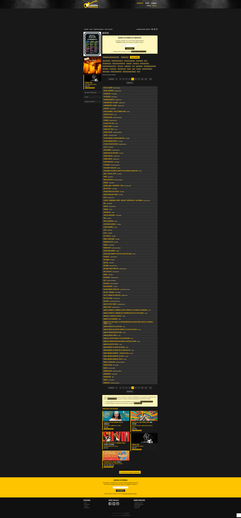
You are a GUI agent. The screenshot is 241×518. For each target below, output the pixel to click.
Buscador (86, 29)
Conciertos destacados (110, 408)
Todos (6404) (135, 57)
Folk (133, 66)
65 (150, 79)
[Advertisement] (120, 18)
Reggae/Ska (128, 66)
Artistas (154, 5)
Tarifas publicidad (139, 504)
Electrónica (105, 69)
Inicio (85, 503)
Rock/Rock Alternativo (117, 61)
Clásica (129, 69)
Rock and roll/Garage (129, 61)
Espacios (149, 5)
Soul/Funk (128, 63)
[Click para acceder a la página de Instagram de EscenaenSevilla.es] (156, 29)
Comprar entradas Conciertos (143, 29)
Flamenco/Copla (122, 69)
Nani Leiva (127, 513)
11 (145, 79)
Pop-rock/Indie (106, 61)
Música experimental (116, 71)
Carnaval (139, 69)
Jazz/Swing (136, 63)
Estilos (90, 29)
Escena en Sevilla (90, 4)
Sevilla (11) (124, 57)
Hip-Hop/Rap (139, 66)
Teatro (147, 3)
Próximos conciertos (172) (110, 57)
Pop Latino (120, 66)
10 (142, 79)
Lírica (133, 69)
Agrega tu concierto (90, 101)
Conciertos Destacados (98, 29)
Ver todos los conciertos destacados (130, 472)
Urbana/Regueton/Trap (149, 66)
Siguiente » (130, 82)
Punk (145, 61)
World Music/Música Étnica (109, 66)
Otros (138, 71)
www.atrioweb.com (126, 515)
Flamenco (153, 3)
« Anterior (111, 79)
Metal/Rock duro (107, 63)
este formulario (138, 403)
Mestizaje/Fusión (144, 63)
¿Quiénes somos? (139, 503)
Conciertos (140, 3)
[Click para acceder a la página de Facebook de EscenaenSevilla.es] (152, 29)
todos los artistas (112, 398)
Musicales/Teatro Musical (129, 71)
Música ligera (106, 71)
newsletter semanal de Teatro (138, 51)
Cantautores (113, 69)
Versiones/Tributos (147, 69)
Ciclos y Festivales (108, 29)
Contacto (137, 507)
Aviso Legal (137, 506)
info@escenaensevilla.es (147, 401)
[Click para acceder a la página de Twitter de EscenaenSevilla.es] (154, 29)
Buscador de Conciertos (90, 92)
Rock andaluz (139, 61)
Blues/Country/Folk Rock (119, 63)
